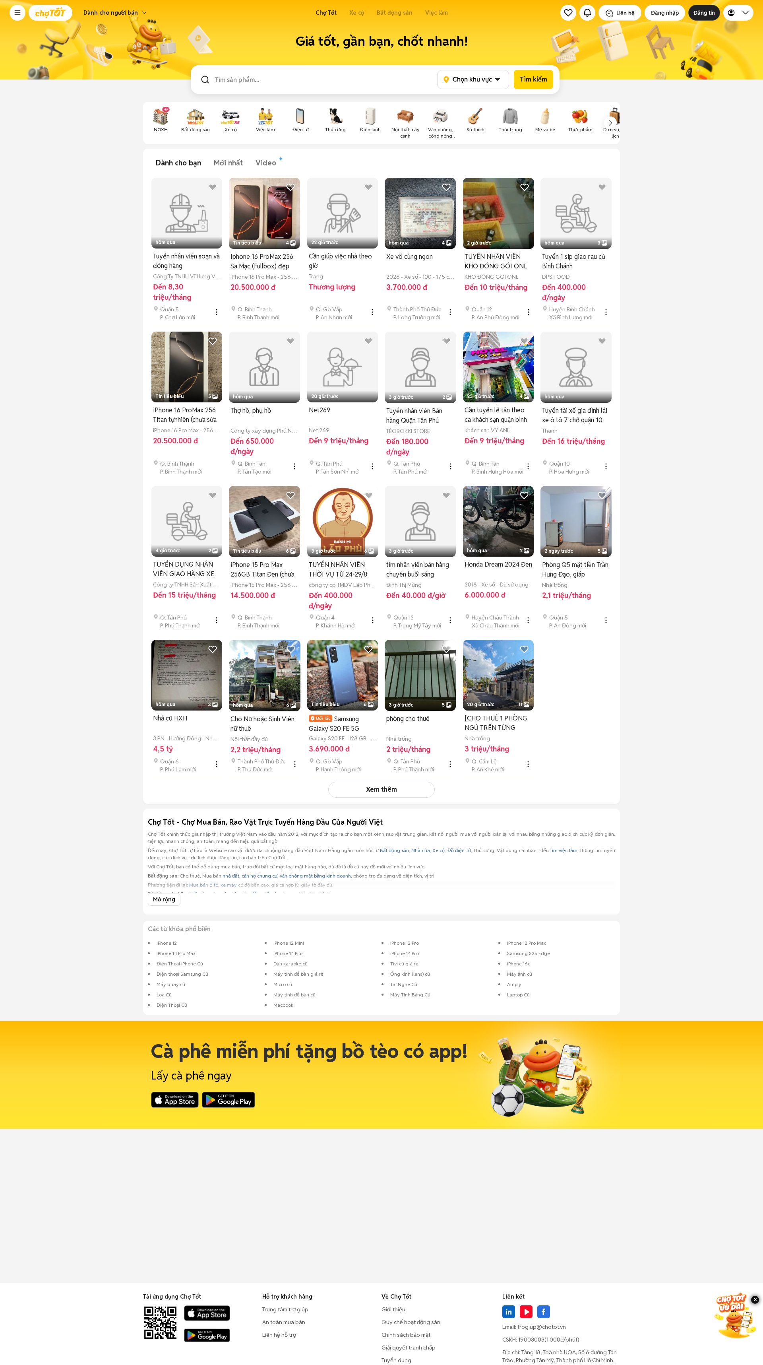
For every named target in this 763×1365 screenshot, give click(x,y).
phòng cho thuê (408, 719)
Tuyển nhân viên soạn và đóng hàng (186, 261)
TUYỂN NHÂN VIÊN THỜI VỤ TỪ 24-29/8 (338, 570)
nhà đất (231, 876)
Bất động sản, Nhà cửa (405, 850)
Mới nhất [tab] (228, 162)
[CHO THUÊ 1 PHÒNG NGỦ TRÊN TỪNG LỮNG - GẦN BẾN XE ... (498, 723)
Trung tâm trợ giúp (285, 1309)
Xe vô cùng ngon (409, 256)
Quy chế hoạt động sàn (411, 1322)
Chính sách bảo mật (406, 1334)
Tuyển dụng (396, 1360)
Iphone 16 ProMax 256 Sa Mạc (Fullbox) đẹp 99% (261, 261)
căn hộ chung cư (259, 876)
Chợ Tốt (326, 12)
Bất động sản (394, 12)
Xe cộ (356, 12)
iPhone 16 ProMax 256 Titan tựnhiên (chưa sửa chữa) (185, 415)
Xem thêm (381, 789)
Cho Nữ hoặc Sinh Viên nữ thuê (262, 724)
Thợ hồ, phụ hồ (250, 410)
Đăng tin (704, 12)
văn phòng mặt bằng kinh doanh (315, 876)
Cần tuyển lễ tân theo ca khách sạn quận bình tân (496, 415)
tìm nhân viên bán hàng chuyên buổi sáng (417, 570)
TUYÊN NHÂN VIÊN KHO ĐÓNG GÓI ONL (496, 261)
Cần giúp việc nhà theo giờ (340, 261)
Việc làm (436, 12)
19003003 (531, 1339)
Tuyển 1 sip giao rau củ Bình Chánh (573, 261)
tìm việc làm (563, 850)
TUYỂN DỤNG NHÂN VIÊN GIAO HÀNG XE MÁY (183, 569)
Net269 (319, 410)
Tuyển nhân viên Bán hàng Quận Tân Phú (414, 416)
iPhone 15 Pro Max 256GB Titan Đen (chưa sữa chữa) (262, 570)
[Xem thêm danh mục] (610, 123)
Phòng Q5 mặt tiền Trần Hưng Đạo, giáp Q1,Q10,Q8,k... (575, 570)
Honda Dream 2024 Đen (498, 564)
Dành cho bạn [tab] (178, 162)
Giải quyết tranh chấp (409, 1347)
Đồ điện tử (459, 850)
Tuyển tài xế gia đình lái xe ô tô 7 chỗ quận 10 (574, 415)
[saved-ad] (568, 13)
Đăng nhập (665, 12)
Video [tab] (266, 162)
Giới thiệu (393, 1309)
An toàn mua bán (283, 1322)
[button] (17, 13)
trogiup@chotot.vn (541, 1326)
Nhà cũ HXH (170, 718)
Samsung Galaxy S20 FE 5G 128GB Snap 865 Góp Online (339, 724)
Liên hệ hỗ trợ (279, 1334)
